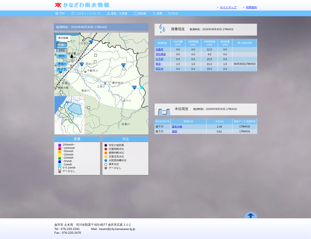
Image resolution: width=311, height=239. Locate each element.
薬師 (174, 131)
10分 (62, 50)
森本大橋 (177, 126)
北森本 (159, 49)
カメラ (61, 69)
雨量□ (62, 44)
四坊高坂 (161, 54)
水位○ (62, 63)
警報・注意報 (119, 13)
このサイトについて (88, 13)
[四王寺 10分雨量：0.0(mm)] (95, 61)
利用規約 (251, 7)
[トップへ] (69, 115)
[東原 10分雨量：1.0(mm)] (141, 87)
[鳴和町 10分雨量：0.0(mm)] (61, 91)
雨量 (159, 13)
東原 (158, 63)
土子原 (159, 59)
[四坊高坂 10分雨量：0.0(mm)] (95, 55)
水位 (175, 13)
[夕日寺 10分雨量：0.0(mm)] (88, 107)
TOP (62, 13)
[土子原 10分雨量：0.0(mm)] (124, 68)
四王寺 (159, 68)
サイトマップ (228, 7)
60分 (62, 55)
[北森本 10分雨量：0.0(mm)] (75, 58)
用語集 (142, 13)
